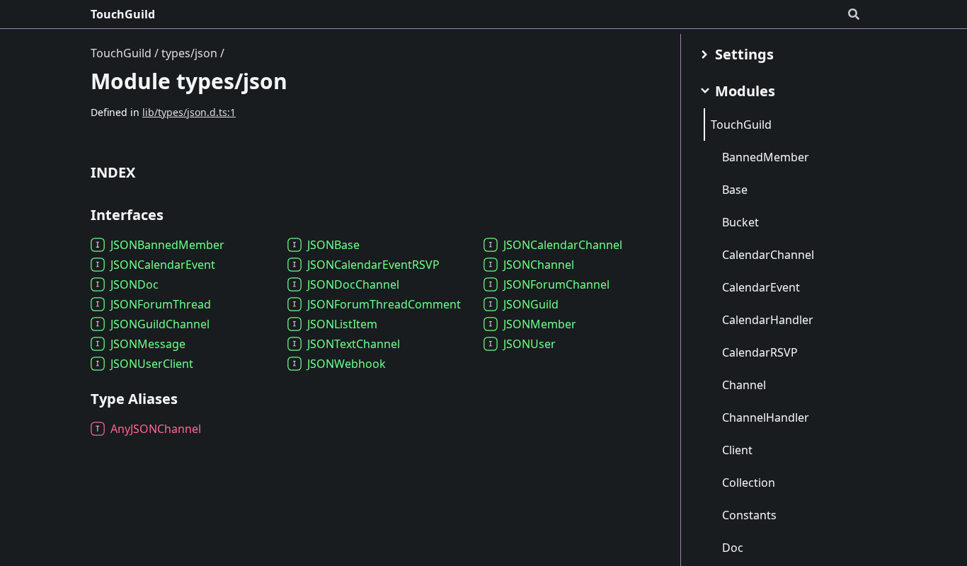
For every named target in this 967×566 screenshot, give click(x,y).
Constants (749, 515)
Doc (732, 547)
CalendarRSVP (760, 352)
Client (737, 450)
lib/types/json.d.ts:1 (189, 112)
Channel (744, 385)
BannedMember (765, 157)
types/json (189, 53)
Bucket (740, 222)
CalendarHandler (767, 320)
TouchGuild (123, 14)
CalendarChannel (768, 254)
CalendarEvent (761, 287)
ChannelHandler (765, 417)
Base (735, 189)
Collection (748, 482)
